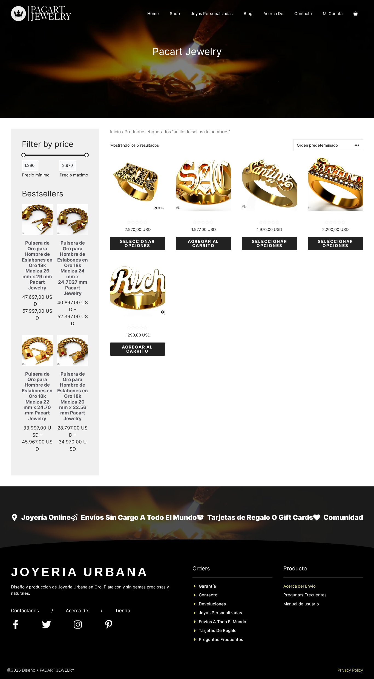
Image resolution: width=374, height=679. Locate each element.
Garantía (207, 586)
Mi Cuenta (333, 13)
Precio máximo (74, 175)
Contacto (303, 13)
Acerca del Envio (299, 586)
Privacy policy (350, 670)
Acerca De (273, 13)
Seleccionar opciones (137, 243)
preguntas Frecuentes (221, 639)
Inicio (115, 131)
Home (153, 13)
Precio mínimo (36, 175)
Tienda (122, 610)
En (201, 621)
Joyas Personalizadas (212, 13)
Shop (175, 13)
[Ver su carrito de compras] (355, 13)
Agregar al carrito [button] (203, 243)
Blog (248, 13)
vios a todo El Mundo (225, 621)
